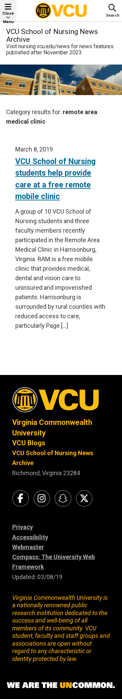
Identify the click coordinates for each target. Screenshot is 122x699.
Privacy (22, 527)
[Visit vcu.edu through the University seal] (61, 402)
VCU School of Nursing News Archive (52, 35)
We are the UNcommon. (61, 685)
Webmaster (28, 547)
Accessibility (30, 537)
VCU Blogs (28, 443)
